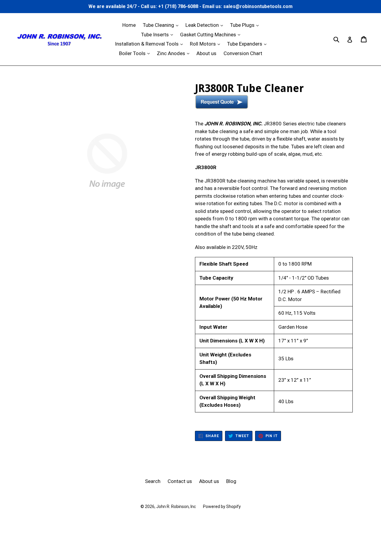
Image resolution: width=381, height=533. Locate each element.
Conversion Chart (243, 53)
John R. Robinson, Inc (176, 506)
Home (129, 25)
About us (206, 53)
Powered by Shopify (222, 506)
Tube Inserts (158, 34)
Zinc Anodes (174, 53)
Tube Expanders (248, 43)
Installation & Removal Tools (150, 43)
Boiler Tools (136, 53)
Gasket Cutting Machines (211, 34)
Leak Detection (205, 25)
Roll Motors (206, 43)
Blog (231, 481)
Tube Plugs (246, 25)
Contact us (180, 481)
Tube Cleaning (162, 25)
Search (152, 481)
